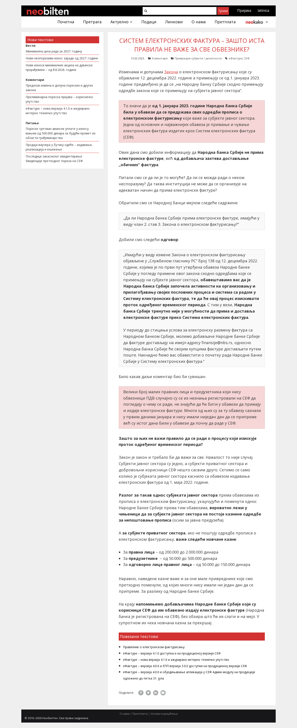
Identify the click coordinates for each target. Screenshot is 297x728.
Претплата (140, 714)
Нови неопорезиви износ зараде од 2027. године (62, 58)
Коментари (160, 58)
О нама (125, 714)
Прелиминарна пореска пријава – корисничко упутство (59, 99)
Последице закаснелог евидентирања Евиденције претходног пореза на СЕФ (54, 158)
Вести (30, 46)
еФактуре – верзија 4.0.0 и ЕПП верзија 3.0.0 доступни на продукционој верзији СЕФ (185, 666)
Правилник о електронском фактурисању (154, 647)
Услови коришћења (164, 714)
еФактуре (236, 58)
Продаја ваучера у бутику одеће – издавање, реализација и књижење (59, 147)
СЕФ (247, 58)
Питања (32, 123)
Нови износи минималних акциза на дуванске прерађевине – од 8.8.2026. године (59, 67)
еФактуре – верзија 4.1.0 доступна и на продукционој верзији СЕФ (172, 653)
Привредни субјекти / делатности (198, 58)
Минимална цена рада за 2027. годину (54, 51)
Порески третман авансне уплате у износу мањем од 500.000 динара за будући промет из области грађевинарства (60, 133)
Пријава (244, 10)
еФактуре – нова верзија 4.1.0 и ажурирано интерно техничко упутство (176, 660)
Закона (171, 71)
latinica (263, 10)
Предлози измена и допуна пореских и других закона (59, 87)
